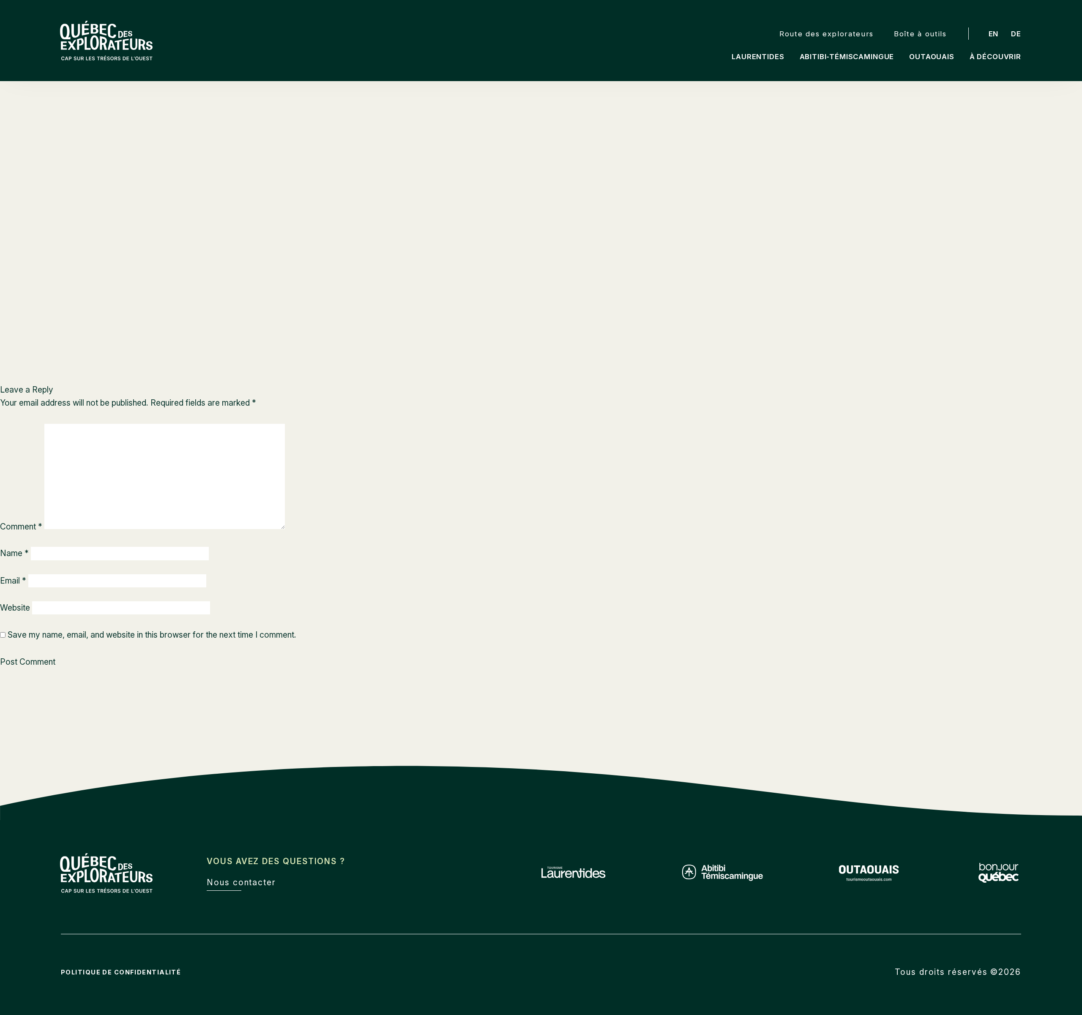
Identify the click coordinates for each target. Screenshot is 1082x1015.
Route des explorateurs (826, 34)
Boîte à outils (920, 34)
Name (14, 553)
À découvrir (995, 56)
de (1016, 34)
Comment (21, 526)
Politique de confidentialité (121, 972)
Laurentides (758, 56)
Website (15, 608)
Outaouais (931, 56)
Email (13, 581)
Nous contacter (241, 882)
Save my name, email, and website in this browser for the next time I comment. (152, 635)
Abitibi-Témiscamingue (847, 56)
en (994, 34)
